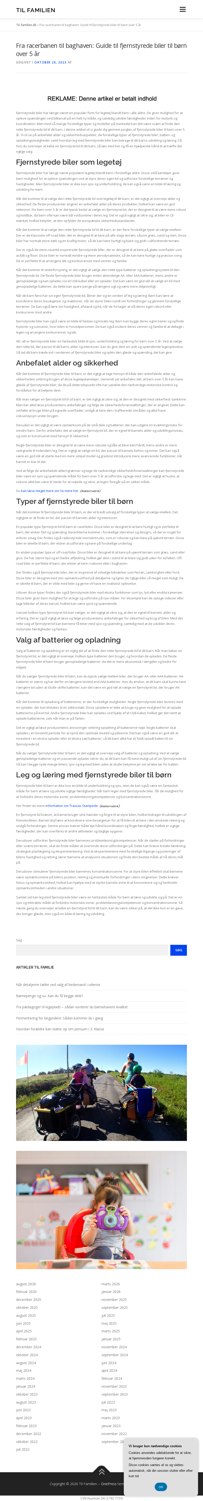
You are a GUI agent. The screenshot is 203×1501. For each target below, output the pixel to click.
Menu (182, 9)
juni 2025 (23, 1323)
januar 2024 (25, 1386)
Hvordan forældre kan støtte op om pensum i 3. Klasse (60, 1029)
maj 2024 (23, 1370)
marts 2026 (111, 1284)
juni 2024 (109, 1362)
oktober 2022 (27, 1441)
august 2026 (26, 1284)
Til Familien (35, 9)
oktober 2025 (27, 1307)
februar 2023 (26, 1425)
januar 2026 (111, 1291)
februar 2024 (112, 1378)
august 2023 (26, 1402)
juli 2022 (22, 1449)
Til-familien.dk (26, 25)
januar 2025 (111, 1339)
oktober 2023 (27, 1394)
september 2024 (115, 1354)
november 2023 (114, 1386)
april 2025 (24, 1331)
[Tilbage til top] (101, 1472)
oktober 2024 (27, 1354)
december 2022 (28, 1433)
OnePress (109, 1483)
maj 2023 (109, 1410)
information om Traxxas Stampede (72, 805)
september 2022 (115, 1441)
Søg (19, 940)
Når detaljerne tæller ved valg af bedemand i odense (58, 984)
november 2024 (114, 1347)
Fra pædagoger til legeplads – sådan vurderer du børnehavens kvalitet (72, 1007)
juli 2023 (108, 1402)
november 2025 (114, 1299)
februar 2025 (26, 1339)
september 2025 (115, 1307)
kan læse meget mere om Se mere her (49, 491)
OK (161, 1487)
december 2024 (28, 1347)
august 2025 (26, 1315)
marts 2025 (111, 1331)
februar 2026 (26, 1291)
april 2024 (109, 1370)
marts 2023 (111, 1417)
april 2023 (24, 1417)
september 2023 (115, 1394)
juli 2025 (108, 1315)
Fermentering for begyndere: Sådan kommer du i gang (59, 1018)
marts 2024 (25, 1378)
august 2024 (26, 1362)
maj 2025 (109, 1323)
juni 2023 (23, 1410)
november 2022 (114, 1433)
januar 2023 (111, 1425)
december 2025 (28, 1299)
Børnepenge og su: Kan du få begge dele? (49, 995)
